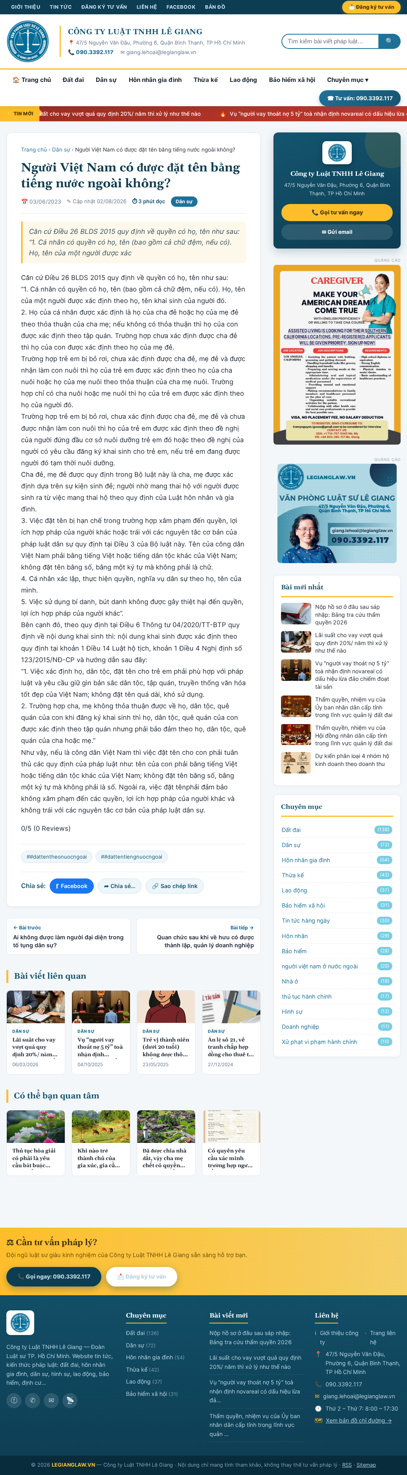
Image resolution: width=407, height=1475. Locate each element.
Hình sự (335, 1011)
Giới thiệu (25, 7)
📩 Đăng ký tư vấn (371, 7)
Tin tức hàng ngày (335, 920)
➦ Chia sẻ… (119, 885)
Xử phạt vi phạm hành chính (335, 1041)
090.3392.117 (344, 1384)
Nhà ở (335, 981)
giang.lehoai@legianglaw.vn (359, 1396)
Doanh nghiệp (335, 1026)
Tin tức (61, 7)
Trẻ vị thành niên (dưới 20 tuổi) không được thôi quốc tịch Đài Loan (166, 1055)
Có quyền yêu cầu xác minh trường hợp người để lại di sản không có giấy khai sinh (230, 1170)
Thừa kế (206, 80)
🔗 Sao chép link (175, 885)
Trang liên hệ (382, 1337)
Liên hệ (147, 7)
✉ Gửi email (337, 232)
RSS (347, 1465)
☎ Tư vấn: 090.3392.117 (360, 98)
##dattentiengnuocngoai (131, 856)
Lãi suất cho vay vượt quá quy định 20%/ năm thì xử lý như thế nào (34, 1055)
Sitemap (366, 1465)
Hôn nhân (335, 936)
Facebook (181, 7)
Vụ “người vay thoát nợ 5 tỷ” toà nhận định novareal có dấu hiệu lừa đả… (254, 1391)
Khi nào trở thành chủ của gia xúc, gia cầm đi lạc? (99, 1162)
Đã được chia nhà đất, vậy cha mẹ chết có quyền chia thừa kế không (164, 1166)
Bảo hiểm (335, 951)
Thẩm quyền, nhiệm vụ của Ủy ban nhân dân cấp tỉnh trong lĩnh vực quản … (254, 1425)
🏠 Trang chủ (31, 80)
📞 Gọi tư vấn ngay (337, 212)
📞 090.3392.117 (90, 52)
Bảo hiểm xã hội (292, 80)
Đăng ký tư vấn (104, 7)
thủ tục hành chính (335, 996)
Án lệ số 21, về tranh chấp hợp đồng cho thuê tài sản (231, 1051)
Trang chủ (34, 149)
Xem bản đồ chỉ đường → (359, 1420)
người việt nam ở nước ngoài (335, 966)
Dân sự (106, 80)
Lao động (243, 80)
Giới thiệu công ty (339, 1337)
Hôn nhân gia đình (155, 80)
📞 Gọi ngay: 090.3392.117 (53, 1276)
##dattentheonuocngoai (57, 856)
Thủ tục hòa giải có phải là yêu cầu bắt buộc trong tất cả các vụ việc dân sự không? (34, 1170)
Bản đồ (215, 7)
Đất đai (73, 80)
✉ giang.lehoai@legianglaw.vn (158, 52)
